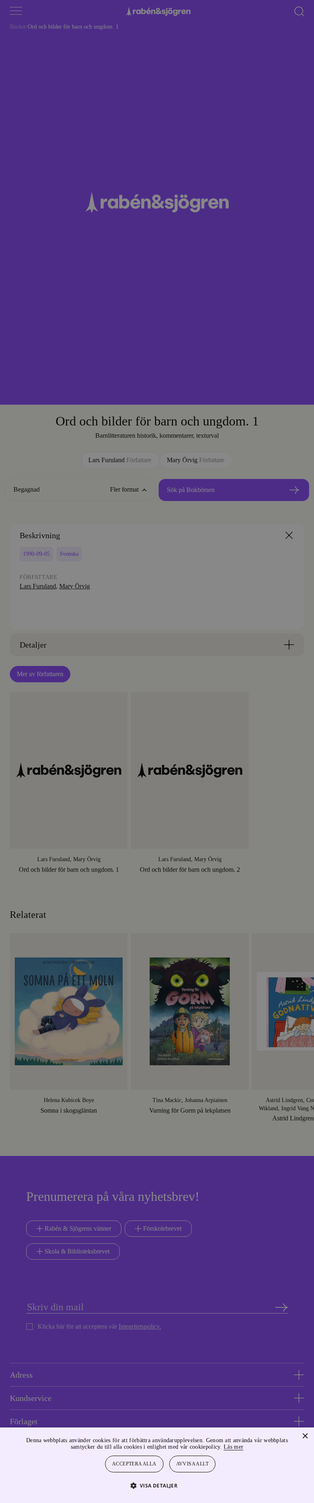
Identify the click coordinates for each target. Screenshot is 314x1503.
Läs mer (255, 1447)
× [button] (305, 1436)
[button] (157, 1485)
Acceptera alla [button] (134, 1464)
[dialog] (157, 751)
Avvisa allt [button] (193, 1464)
